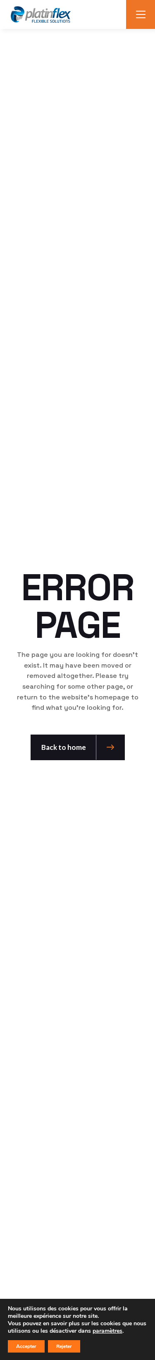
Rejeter (64, 1346)
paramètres (107, 1331)
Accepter (26, 1346)
